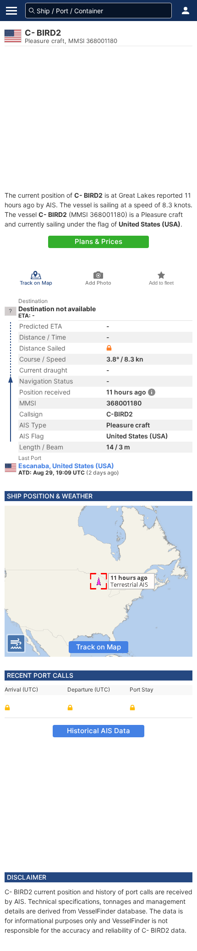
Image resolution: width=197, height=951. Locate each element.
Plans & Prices (98, 241)
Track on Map (98, 647)
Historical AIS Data (98, 730)
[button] (185, 10)
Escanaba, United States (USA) (66, 466)
